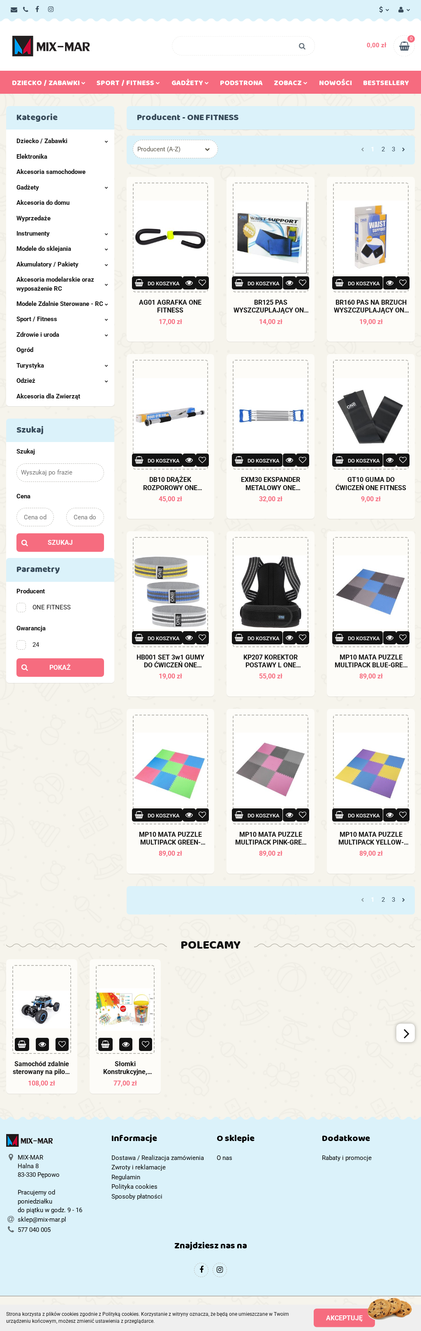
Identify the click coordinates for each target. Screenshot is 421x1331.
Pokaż (60, 667)
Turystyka (30, 365)
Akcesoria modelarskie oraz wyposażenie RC (55, 284)
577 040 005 (34, 1230)
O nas (224, 1158)
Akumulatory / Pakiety (47, 264)
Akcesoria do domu (42, 202)
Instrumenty (33, 233)
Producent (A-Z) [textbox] (158, 149)
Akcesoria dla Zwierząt (48, 396)
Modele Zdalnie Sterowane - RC (59, 304)
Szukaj (60, 542)
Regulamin (125, 1177)
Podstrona (241, 84)
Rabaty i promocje (347, 1158)
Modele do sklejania (43, 248)
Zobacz (288, 84)
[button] (157, 1140)
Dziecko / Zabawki (41, 141)
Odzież (25, 380)
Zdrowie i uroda (37, 334)
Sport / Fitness (36, 319)
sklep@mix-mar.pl (42, 1219)
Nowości (335, 84)
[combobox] (175, 149)
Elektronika (31, 156)
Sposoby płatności (136, 1196)
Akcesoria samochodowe (51, 172)
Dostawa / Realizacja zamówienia (157, 1158)
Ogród (24, 350)
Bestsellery (386, 84)
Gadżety (27, 187)
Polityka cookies (134, 1186)
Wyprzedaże (33, 218)
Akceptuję (344, 1318)
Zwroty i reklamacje (138, 1167)
